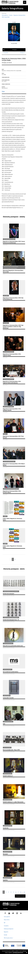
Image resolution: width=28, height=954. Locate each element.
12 (24, 892)
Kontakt (5, 934)
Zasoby (10, 15)
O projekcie (6, 925)
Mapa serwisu (6, 919)
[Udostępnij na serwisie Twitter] (10, 62)
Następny (22, 52)
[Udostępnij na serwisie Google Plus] (8, 62)
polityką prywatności (18, 952)
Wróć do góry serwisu (8, 938)
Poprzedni (6, 52)
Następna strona (20, 896)
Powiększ (14, 49)
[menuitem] (5, 908)
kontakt (5, 908)
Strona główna (5, 15)
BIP (4, 922)
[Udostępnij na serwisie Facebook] (11, 62)
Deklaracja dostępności (8, 928)
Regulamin (6, 931)
